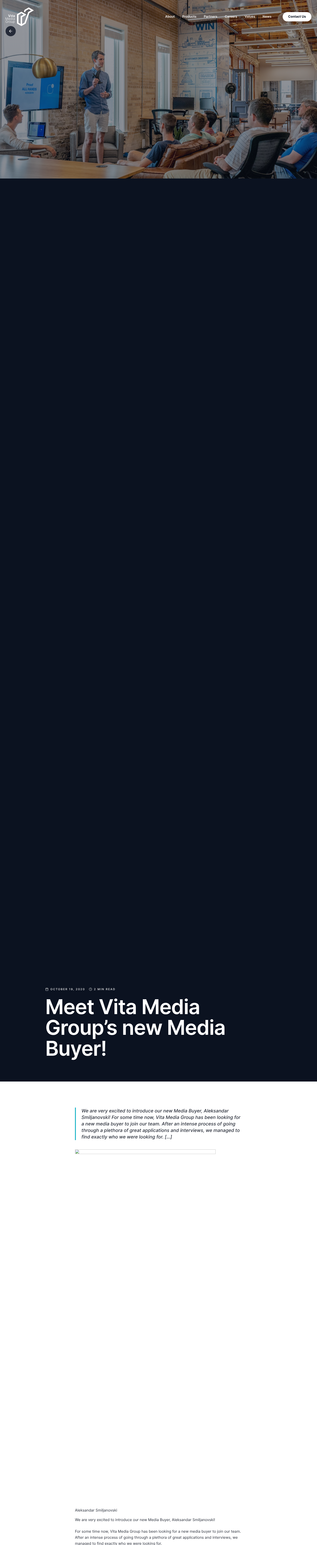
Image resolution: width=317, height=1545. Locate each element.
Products (189, 17)
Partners (210, 17)
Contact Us (297, 17)
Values (250, 17)
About (170, 17)
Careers (231, 17)
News (267, 17)
